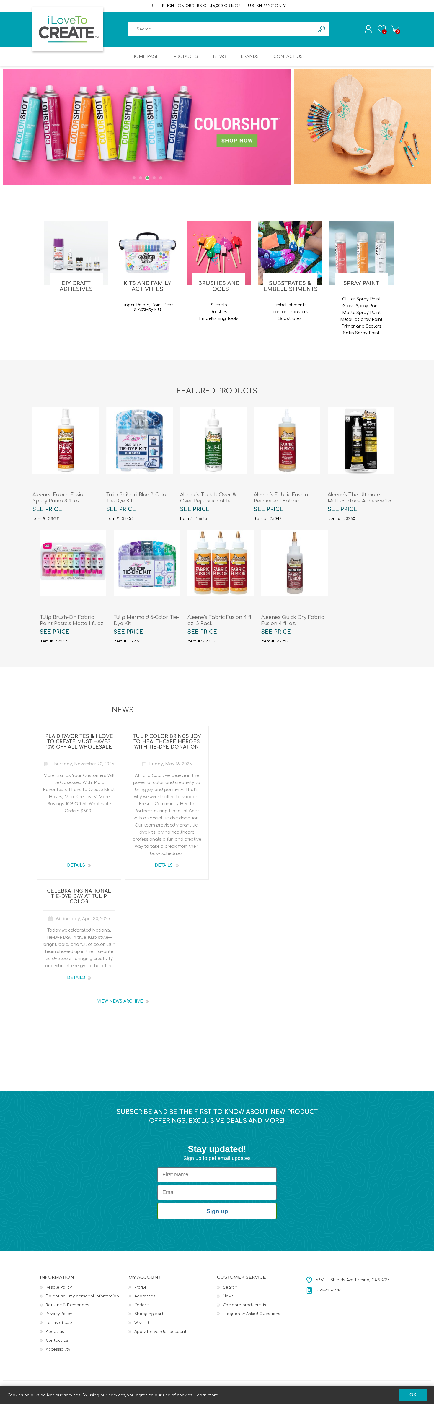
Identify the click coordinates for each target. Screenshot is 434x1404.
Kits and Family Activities (147, 286)
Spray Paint (361, 283)
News (228, 1296)
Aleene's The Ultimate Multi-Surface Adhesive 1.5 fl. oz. (359, 501)
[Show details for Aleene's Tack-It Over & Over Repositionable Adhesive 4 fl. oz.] (213, 440)
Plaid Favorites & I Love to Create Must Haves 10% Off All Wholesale (79, 742)
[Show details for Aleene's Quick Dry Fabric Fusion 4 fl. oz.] (294, 563)
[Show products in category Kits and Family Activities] (147, 253)
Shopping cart (395, 28)
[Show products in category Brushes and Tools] (219, 253)
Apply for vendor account (160, 1332)
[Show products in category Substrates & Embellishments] (290, 253)
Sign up (217, 1211)
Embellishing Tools (219, 318)
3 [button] (147, 178)
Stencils (219, 305)
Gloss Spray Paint (361, 306)
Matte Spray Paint (361, 312)
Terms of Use (59, 1323)
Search (230, 1287)
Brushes (218, 312)
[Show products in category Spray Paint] (361, 253)
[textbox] (221, 29)
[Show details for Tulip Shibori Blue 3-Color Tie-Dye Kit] (139, 440)
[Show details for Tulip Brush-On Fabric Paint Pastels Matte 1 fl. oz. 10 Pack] (73, 563)
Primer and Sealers (361, 326)
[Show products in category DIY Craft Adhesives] (76, 253)
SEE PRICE (47, 509)
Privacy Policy (59, 1314)
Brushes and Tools (219, 286)
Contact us (57, 1340)
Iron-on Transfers (290, 312)
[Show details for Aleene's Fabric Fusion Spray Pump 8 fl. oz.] (65, 440)
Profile (140, 1287)
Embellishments (290, 305)
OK (412, 1395)
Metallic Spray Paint (361, 319)
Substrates (290, 318)
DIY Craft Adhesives (76, 286)
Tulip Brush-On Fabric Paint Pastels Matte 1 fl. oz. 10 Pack (72, 623)
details (76, 865)
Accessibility (58, 1349)
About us (55, 1332)
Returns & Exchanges (67, 1305)
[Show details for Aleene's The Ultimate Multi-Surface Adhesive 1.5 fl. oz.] (361, 440)
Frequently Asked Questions (251, 1314)
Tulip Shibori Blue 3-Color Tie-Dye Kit (137, 498)
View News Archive (120, 1001)
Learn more (206, 1395)
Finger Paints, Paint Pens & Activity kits (148, 307)
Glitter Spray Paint (361, 299)
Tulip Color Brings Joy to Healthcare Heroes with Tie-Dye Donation (167, 742)
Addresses (144, 1296)
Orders (141, 1305)
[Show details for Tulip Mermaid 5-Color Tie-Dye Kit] (147, 563)
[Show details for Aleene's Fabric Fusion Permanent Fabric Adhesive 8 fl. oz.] (287, 440)
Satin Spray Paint (361, 333)
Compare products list (245, 1305)
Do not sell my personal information (82, 1296)
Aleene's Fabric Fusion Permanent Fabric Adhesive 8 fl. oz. (281, 501)
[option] (147, 127)
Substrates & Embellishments (289, 286)
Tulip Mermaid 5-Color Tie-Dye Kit (146, 620)
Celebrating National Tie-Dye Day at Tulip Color (79, 896)
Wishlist (141, 1323)
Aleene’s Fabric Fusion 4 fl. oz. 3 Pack (219, 620)
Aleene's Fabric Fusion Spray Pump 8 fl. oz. (59, 498)
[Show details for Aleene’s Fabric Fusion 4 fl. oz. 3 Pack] (220, 563)
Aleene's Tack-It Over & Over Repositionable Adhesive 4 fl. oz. (208, 501)
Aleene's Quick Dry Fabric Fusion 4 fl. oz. (292, 620)
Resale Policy (59, 1287)
